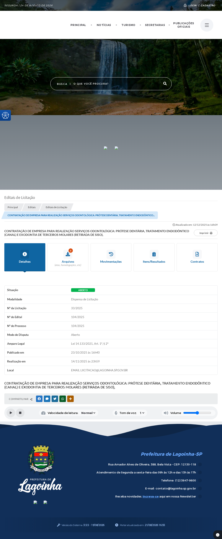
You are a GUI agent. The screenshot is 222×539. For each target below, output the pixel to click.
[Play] (11, 413)
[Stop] (20, 413)
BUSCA (62, 84)
